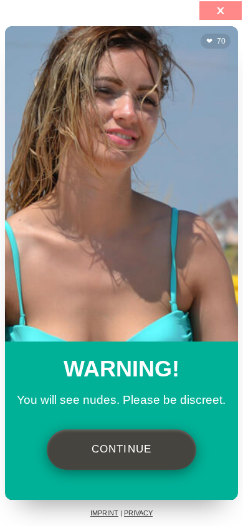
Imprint (104, 513)
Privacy (138, 513)
